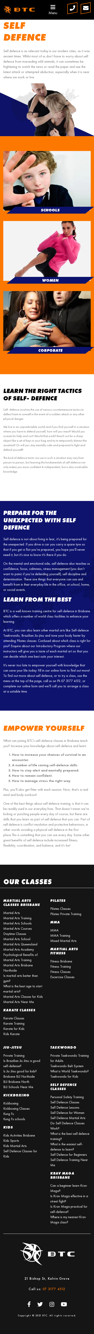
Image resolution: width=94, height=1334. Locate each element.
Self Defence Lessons (64, 1107)
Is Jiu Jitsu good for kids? (20, 1071)
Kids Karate (11, 1034)
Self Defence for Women (67, 1112)
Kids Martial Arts (15, 1146)
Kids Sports (11, 1140)
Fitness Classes (60, 971)
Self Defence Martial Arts (67, 1118)
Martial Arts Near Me (18, 1002)
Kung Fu (8, 1113)
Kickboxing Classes (16, 1108)
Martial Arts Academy (18, 949)
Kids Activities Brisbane (19, 1135)
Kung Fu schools (14, 1119)
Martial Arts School (16, 939)
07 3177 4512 (54, 1289)
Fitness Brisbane (61, 961)
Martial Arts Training (17, 918)
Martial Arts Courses (17, 928)
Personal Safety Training (67, 1097)
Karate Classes (13, 1018)
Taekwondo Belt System (67, 1066)
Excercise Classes (62, 977)
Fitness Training (60, 966)
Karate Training (13, 1023)
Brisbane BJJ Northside (19, 1076)
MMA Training (60, 935)
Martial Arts (11, 912)
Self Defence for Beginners (68, 1154)
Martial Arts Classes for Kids (23, 996)
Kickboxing (10, 1103)
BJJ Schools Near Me (18, 1087)
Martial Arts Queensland (20, 944)
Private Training (13, 1055)
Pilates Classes (60, 908)
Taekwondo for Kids (64, 1076)
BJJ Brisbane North (16, 1081)
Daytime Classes (14, 933)
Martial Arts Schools (17, 923)
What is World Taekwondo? (69, 1071)
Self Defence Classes (64, 1102)
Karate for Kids (13, 1028)
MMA (54, 930)
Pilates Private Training (65, 914)
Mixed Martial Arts (63, 940)
